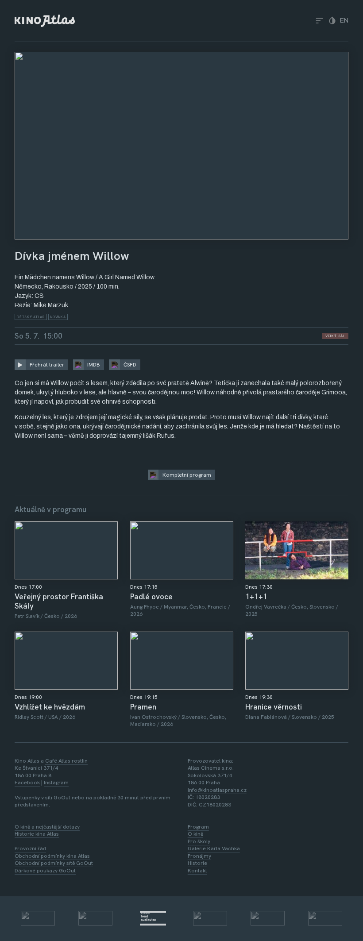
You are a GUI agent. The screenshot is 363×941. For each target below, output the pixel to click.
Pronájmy (199, 856)
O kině (195, 833)
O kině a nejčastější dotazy (47, 826)
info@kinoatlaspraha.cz (217, 790)
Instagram (56, 782)
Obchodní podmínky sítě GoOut (54, 863)
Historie (197, 863)
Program (198, 826)
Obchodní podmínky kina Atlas (52, 856)
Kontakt (197, 870)
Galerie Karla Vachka (214, 848)
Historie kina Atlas (37, 833)
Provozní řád (30, 848)
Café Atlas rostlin (66, 760)
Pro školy (199, 841)
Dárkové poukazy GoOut (45, 870)
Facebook (27, 782)
